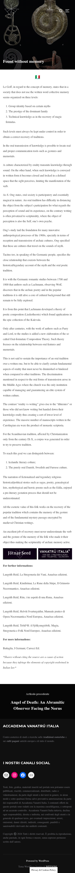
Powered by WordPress (37, 860)
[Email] (6, 775)
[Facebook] (23, 775)
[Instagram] (14, 775)
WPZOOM (51, 866)
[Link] (31, 775)
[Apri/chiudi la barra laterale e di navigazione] (68, 11)
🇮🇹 (37, 76)
